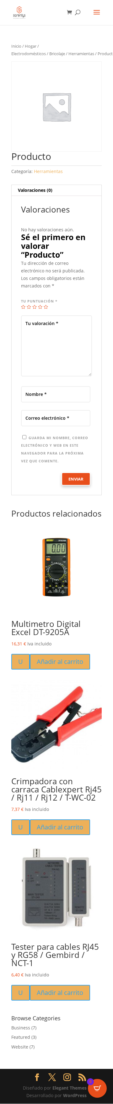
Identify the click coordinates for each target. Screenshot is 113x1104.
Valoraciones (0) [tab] (35, 190)
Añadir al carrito (60, 661)
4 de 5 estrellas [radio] (40, 307)
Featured (20, 1037)
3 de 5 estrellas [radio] (34, 307)
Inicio (16, 46)
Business (20, 1028)
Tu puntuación (39, 301)
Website (19, 1047)
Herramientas (81, 53)
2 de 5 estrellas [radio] (29, 307)
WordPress (75, 1095)
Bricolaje (57, 53)
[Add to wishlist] (18, 529)
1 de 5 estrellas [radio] (23, 307)
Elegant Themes (69, 1088)
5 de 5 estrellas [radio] (46, 307)
